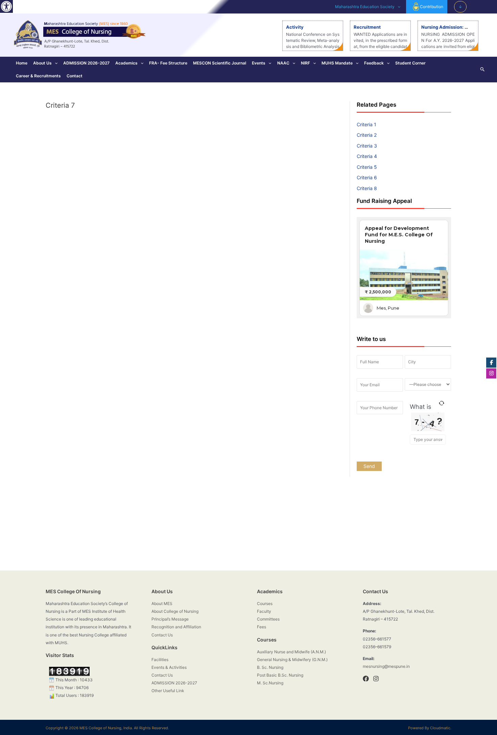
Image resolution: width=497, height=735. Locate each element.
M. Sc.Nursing (270, 682)
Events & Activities (169, 667)
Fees (261, 626)
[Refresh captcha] (441, 403)
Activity (295, 27)
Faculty (264, 611)
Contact (74, 75)
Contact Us (162, 634)
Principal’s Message (170, 619)
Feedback (374, 62)
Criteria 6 (367, 177)
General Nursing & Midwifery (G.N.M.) (292, 659)
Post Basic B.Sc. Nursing (280, 675)
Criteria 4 (367, 156)
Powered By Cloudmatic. (429, 728)
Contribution (431, 6)
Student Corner (410, 62)
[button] (6, 6)
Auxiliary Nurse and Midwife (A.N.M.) (291, 651)
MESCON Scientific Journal (219, 62)
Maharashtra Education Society (365, 6)
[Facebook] (366, 679)
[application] (397, 7)
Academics (126, 62)
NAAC (283, 62)
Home (21, 62)
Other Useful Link (167, 690)
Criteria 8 (367, 188)
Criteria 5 (367, 167)
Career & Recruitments (38, 75)
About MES (161, 603)
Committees (268, 619)
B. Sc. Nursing (270, 667)
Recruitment (367, 27)
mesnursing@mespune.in (386, 666)
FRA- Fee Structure (168, 62)
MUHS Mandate (337, 62)
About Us (42, 62)
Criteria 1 (366, 124)
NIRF (305, 62)
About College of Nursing (174, 611)
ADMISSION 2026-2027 (86, 62)
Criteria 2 (367, 135)
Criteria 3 (367, 146)
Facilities (159, 659)
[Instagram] (376, 679)
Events (258, 62)
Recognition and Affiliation (176, 626)
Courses (265, 603)
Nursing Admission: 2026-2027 (455, 27)
